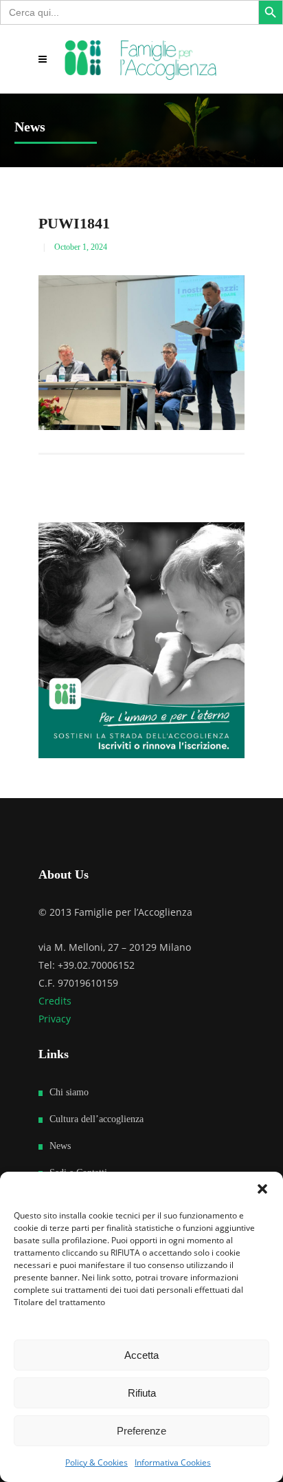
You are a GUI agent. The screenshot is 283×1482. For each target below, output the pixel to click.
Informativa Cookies (173, 1462)
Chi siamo (69, 1092)
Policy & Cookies (96, 1462)
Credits (54, 1000)
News (60, 1146)
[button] (262, 1189)
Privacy (54, 1018)
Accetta (141, 1355)
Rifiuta (142, 1393)
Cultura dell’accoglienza (96, 1119)
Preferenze (141, 1431)
